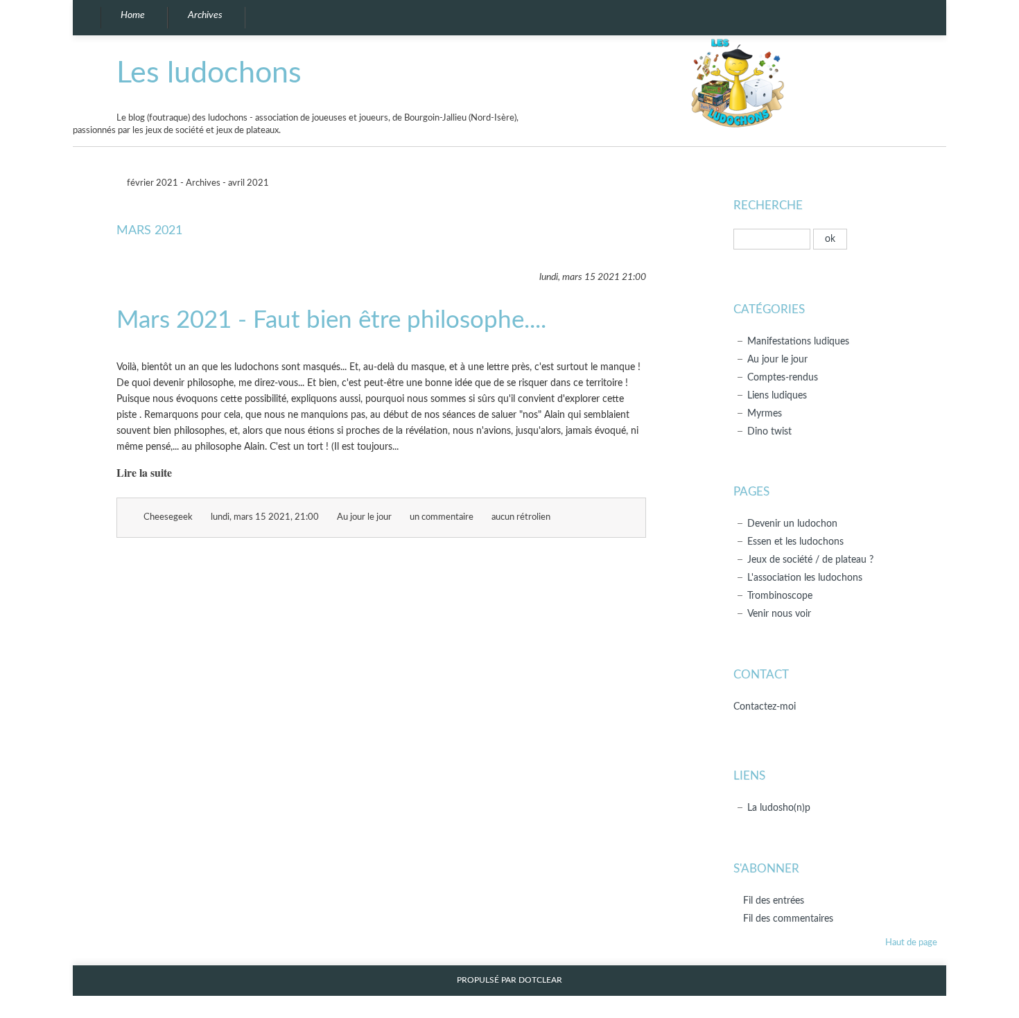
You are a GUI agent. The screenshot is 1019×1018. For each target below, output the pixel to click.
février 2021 (151, 183)
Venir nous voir (779, 613)
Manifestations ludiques (798, 341)
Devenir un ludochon (792, 523)
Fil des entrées (773, 900)
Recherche (768, 205)
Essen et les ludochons (795, 541)
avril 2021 (249, 183)
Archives (203, 183)
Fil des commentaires (788, 918)
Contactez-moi (764, 706)
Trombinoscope (779, 595)
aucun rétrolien (520, 517)
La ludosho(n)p (778, 807)
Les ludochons (209, 73)
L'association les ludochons (804, 577)
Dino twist (769, 431)
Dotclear (540, 980)
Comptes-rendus (782, 377)
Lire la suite (144, 472)
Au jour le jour (364, 517)
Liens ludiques (777, 395)
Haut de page (911, 942)
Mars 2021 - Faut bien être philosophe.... (331, 320)
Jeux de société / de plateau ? (810, 559)
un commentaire (441, 517)
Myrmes (764, 413)
